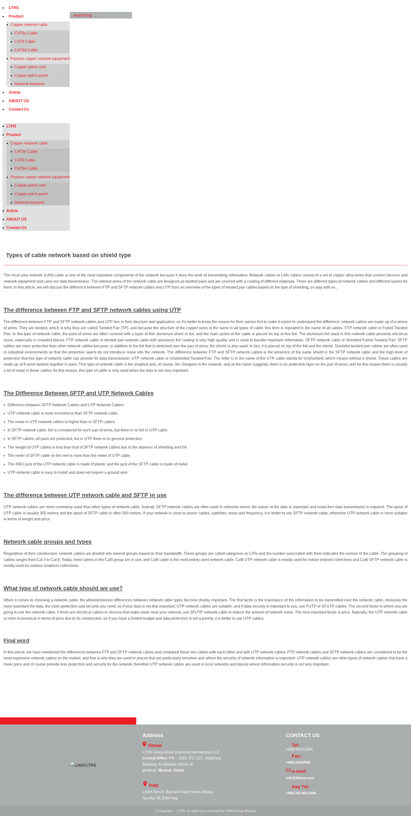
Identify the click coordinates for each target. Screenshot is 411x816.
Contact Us (19, 109)
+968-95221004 (299, 749)
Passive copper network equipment (40, 59)
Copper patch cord (30, 67)
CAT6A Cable (26, 50)
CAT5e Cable (26, 33)
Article (14, 92)
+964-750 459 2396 (301, 793)
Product (16, 16)
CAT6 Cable (25, 41)
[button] (36, 120)
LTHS (14, 8)
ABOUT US (19, 101)
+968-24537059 (298, 762)
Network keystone (30, 84)
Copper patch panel (31, 75)
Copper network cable (29, 25)
